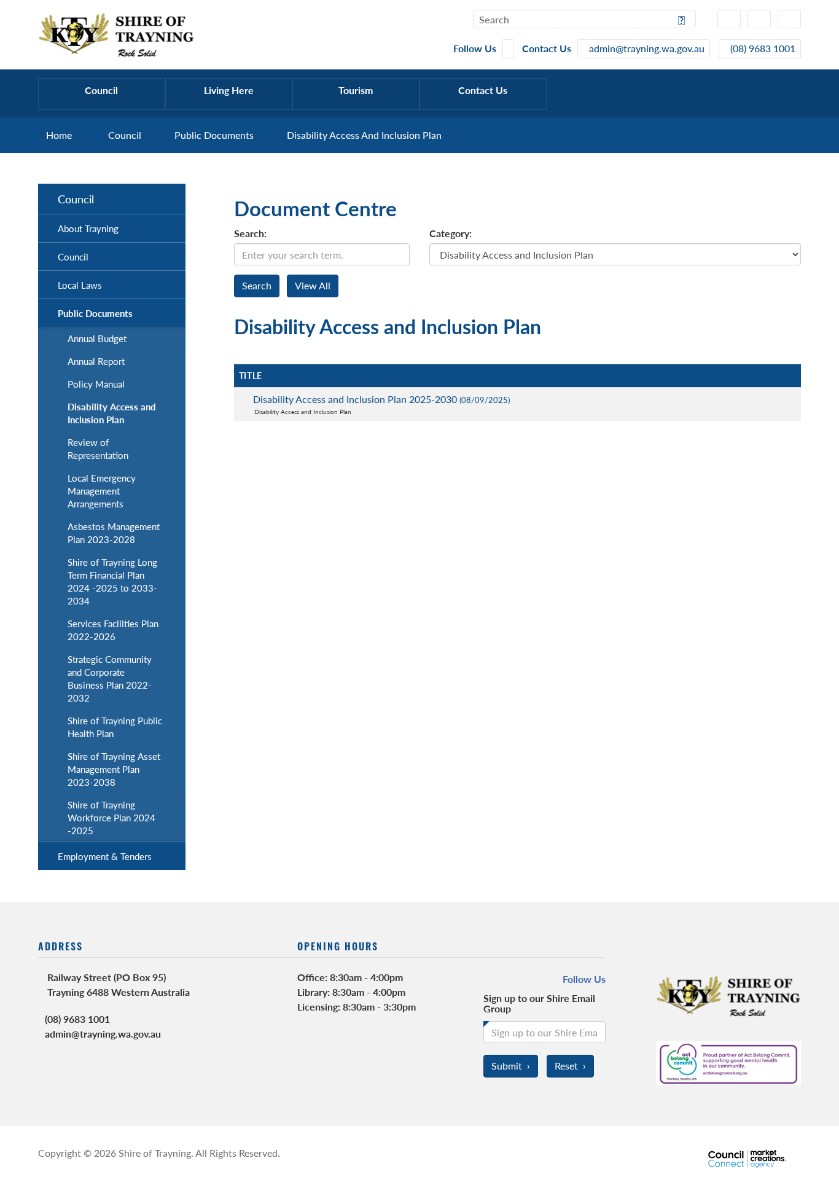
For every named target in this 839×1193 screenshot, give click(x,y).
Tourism (355, 90)
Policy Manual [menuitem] (96, 383)
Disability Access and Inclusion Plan (364, 135)
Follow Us (584, 979)
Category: (450, 233)
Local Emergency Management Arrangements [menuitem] (102, 490)
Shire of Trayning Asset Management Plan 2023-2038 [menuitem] (114, 768)
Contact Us (482, 90)
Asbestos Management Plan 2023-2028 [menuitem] (114, 533)
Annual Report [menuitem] (96, 360)
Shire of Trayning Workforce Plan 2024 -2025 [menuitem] (111, 817)
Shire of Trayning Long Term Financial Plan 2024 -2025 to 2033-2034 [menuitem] (112, 581)
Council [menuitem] (76, 198)
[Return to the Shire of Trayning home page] (116, 33)
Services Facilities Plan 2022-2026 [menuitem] (113, 630)
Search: (250, 233)
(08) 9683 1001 (77, 1019)
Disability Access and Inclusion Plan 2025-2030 (381, 399)
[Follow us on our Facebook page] (507, 48)
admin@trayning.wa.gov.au (103, 1034)
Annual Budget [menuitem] (97, 338)
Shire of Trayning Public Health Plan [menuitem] (115, 727)
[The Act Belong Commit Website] (728, 1061)
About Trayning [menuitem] (88, 228)
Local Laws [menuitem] (80, 284)
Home (59, 135)
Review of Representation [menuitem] (98, 448)
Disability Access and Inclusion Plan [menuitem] (112, 413)
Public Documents (214, 135)
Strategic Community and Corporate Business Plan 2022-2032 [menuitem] (110, 678)
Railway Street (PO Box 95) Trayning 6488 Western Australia (118, 984)
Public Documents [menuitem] (95, 313)
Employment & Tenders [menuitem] (105, 856)
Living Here (229, 90)
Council (101, 90)
